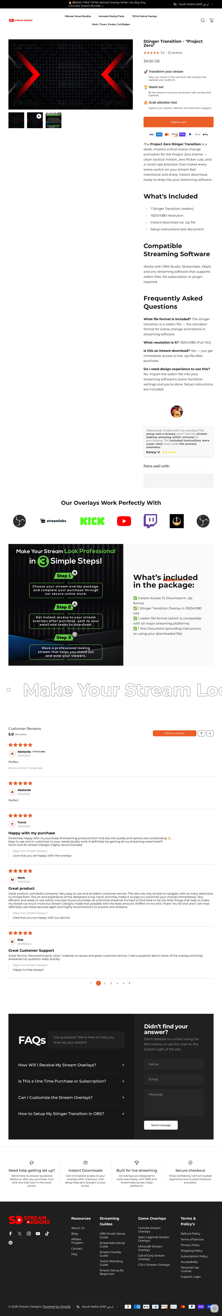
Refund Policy (190, 1233)
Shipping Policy (192, 1250)
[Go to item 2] (35, 120)
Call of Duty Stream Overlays (151, 1257)
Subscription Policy (194, 1256)
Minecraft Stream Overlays (150, 1248)
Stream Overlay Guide (110, 1253)
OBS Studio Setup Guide (112, 1235)
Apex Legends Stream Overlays (153, 1238)
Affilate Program (77, 1240)
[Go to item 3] (53, 120)
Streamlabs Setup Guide (112, 1244)
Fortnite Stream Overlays (149, 1229)
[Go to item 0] (16, 120)
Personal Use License (190, 1269)
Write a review (175, 733)
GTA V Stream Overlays (154, 1264)
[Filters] (201, 733)
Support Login (191, 1276)
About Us (77, 1228)
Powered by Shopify (57, 1306)
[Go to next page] (130, 983)
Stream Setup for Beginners (112, 1272)
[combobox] (194, 4)
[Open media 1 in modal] (70, 74)
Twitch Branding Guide (111, 1262)
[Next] (124, 80)
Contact (76, 1248)
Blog (74, 1233)
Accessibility (189, 1262)
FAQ (74, 1254)
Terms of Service (192, 1239)
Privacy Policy (190, 1245)
